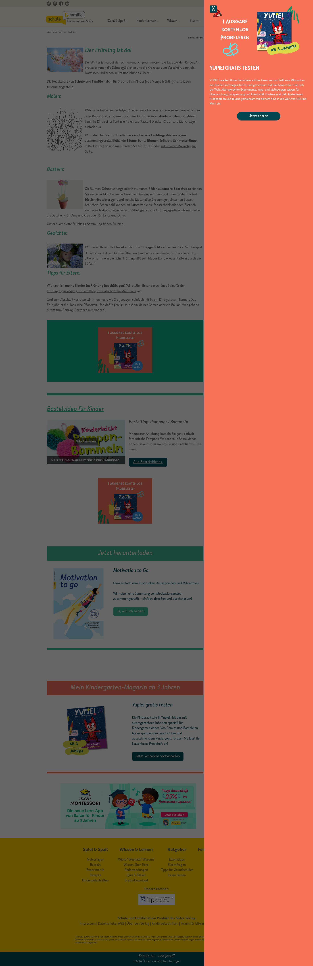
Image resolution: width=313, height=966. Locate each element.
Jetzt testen (258, 116)
